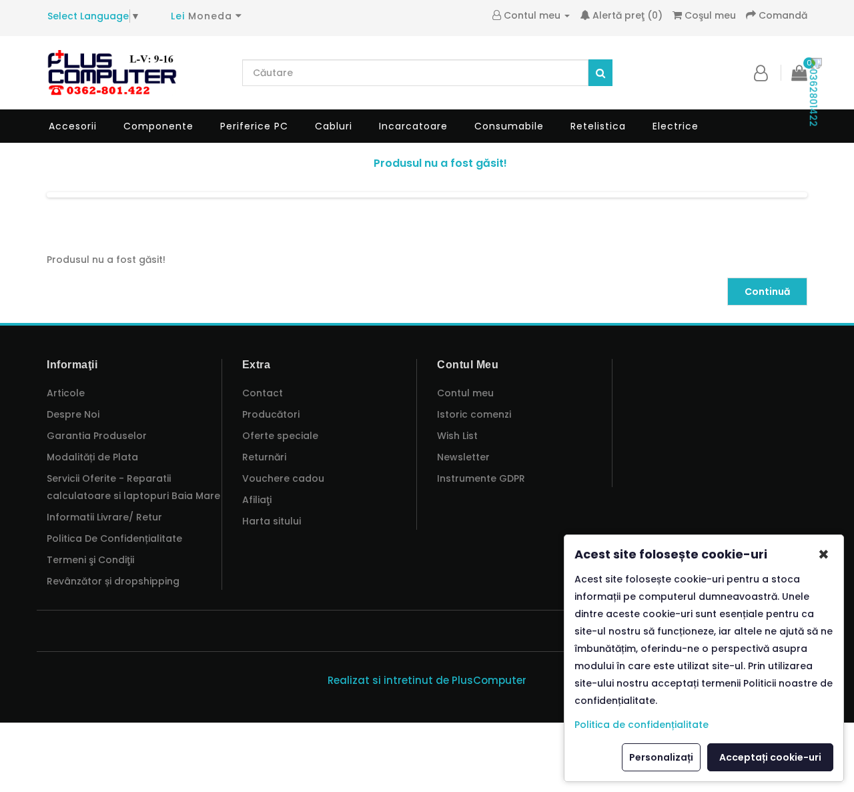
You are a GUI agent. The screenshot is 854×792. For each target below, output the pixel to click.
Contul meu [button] (533, 15)
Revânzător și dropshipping (113, 581)
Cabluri (333, 126)
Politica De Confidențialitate (114, 538)
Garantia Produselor (97, 435)
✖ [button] (823, 554)
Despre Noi (73, 414)
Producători (271, 414)
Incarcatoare (413, 126)
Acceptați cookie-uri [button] (770, 757)
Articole (66, 393)
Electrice (676, 126)
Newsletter (463, 457)
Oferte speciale (280, 435)
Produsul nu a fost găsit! (440, 163)
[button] (761, 73)
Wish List (457, 435)
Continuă (767, 291)
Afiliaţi (257, 499)
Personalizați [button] (661, 757)
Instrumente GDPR (481, 478)
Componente (158, 126)
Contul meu (465, 393)
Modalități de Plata (92, 457)
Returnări (264, 457)
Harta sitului (271, 521)
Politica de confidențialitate (641, 724)
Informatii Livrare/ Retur (104, 517)
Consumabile (509, 126)
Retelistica (598, 126)
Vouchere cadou (283, 478)
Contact (262, 393)
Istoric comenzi (474, 414)
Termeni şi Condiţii (90, 559)
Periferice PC (254, 126)
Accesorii (73, 126)
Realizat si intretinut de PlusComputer (427, 680)
